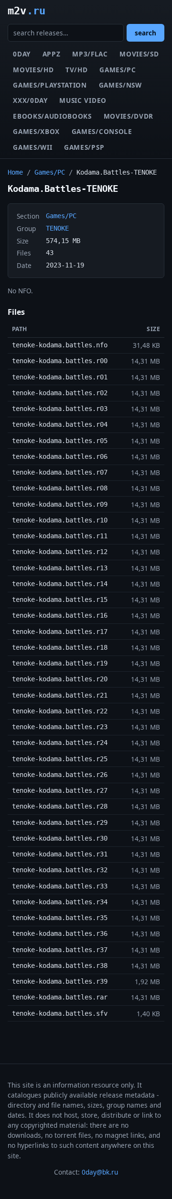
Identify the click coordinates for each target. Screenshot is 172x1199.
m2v (26, 10)
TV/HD (76, 69)
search (145, 32)
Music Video (82, 100)
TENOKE (57, 228)
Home (15, 172)
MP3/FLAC (90, 53)
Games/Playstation (50, 84)
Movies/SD (139, 53)
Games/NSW (120, 84)
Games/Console (102, 131)
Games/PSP (84, 147)
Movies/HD (33, 69)
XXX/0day (30, 100)
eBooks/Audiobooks (52, 116)
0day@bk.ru (100, 1172)
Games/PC (117, 69)
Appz (52, 53)
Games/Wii (32, 147)
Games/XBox (36, 131)
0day (22, 53)
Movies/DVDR (128, 116)
